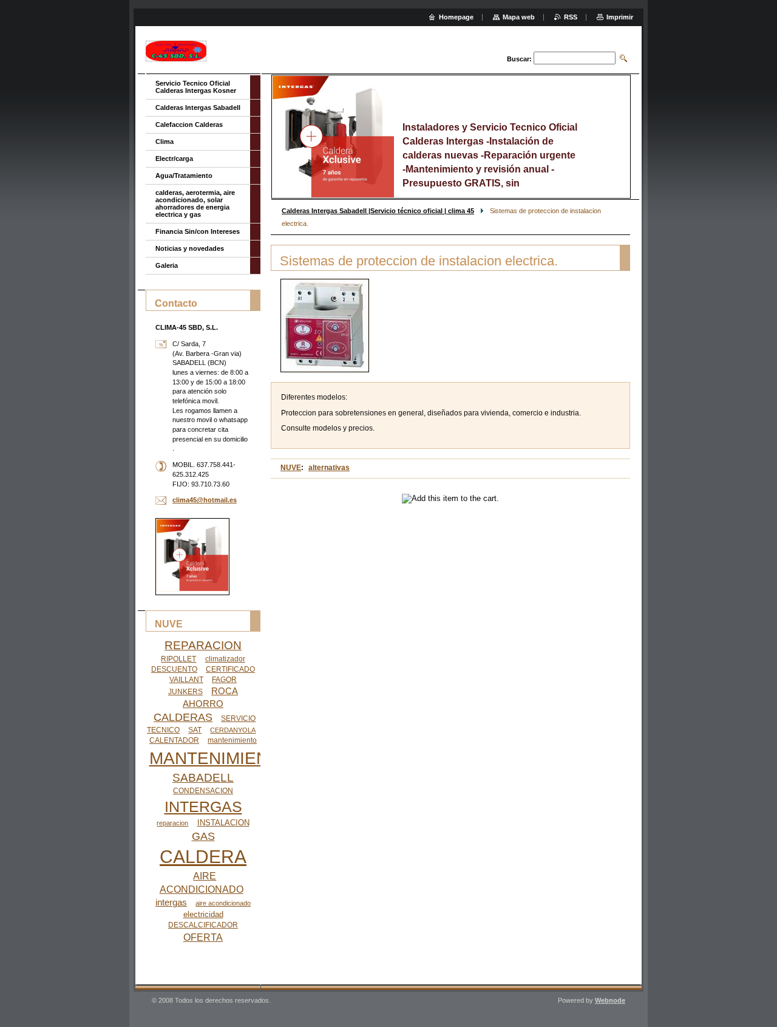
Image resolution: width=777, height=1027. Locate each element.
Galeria (166, 265)
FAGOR (224, 679)
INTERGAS (203, 807)
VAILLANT (186, 679)
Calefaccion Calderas (189, 124)
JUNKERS (185, 692)
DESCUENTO (174, 669)
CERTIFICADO (230, 669)
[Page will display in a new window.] (324, 325)
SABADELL (203, 777)
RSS (570, 17)
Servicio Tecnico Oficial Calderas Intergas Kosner (195, 87)
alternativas (329, 467)
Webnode (610, 1000)
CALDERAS (183, 717)
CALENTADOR (174, 740)
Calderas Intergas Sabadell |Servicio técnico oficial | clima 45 (378, 210)
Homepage (456, 17)
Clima (164, 141)
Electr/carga (174, 158)
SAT (195, 730)
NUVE (290, 467)
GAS (203, 836)
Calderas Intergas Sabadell (197, 107)
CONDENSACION (203, 790)
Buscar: (519, 59)
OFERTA (203, 937)
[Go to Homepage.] (176, 51)
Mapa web (519, 17)
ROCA (224, 691)
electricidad (203, 914)
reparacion (172, 823)
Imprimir (619, 17)
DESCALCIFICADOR (203, 925)
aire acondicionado (223, 903)
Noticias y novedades (189, 248)
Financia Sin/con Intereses (197, 231)
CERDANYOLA (233, 730)
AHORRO (203, 704)
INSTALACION (223, 822)
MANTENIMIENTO (220, 758)
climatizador (225, 659)
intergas (171, 902)
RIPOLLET (178, 659)
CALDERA (203, 857)
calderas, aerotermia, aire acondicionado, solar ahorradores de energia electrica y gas (195, 203)
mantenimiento (232, 740)
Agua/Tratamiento (183, 175)
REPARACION (203, 645)
